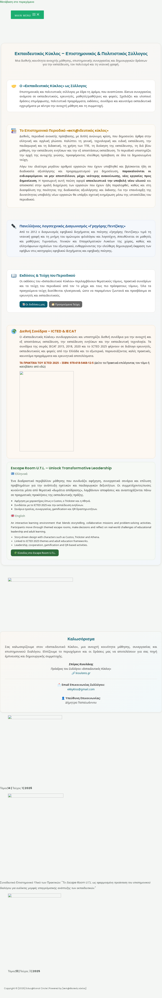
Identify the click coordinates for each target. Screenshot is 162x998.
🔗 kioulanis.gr (81, 673)
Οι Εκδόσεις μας (35, 304)
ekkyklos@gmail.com (81, 689)
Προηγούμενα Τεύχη (67, 304)
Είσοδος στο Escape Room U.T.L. (36, 553)
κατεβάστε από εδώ (32, 366)
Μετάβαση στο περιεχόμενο (17, 2)
